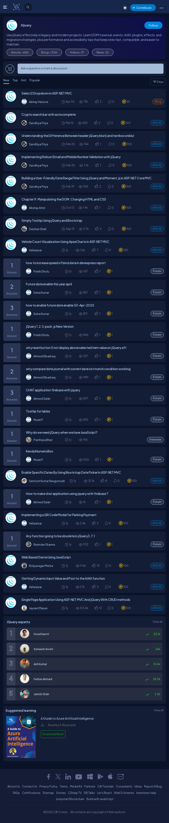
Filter (160, 82)
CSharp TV (75, 793)
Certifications (31, 793)
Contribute (143, 7)
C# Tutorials (105, 786)
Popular (34, 80)
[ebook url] (21, 757)
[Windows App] (90, 776)
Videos (77, 52)
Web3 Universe (124, 793)
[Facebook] (48, 776)
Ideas (138, 786)
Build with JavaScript (99, 799)
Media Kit (76, 786)
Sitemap (48, 793)
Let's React (104, 793)
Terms (64, 786)
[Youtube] (79, 776)
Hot (23, 80)
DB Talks (89, 793)
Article (157, 122)
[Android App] (100, 776)
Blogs (49, 52)
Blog (158, 101)
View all (157, 621)
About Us (13, 786)
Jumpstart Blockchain (70, 799)
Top (15, 80)
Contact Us (29, 786)
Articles (20, 52)
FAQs (16, 793)
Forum (157, 271)
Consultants (124, 786)
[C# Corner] (17, 6)
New (6, 80)
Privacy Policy (48, 786)
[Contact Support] (120, 776)
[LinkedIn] (68, 776)
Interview (155, 439)
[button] (161, 7)
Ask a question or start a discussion (44, 68)
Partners (89, 786)
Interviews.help (146, 793)
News (103, 52)
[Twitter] (58, 776)
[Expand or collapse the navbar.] (5, 7)
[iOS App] (110, 776)
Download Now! (53, 734)
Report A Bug (153, 786)
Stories (61, 793)
